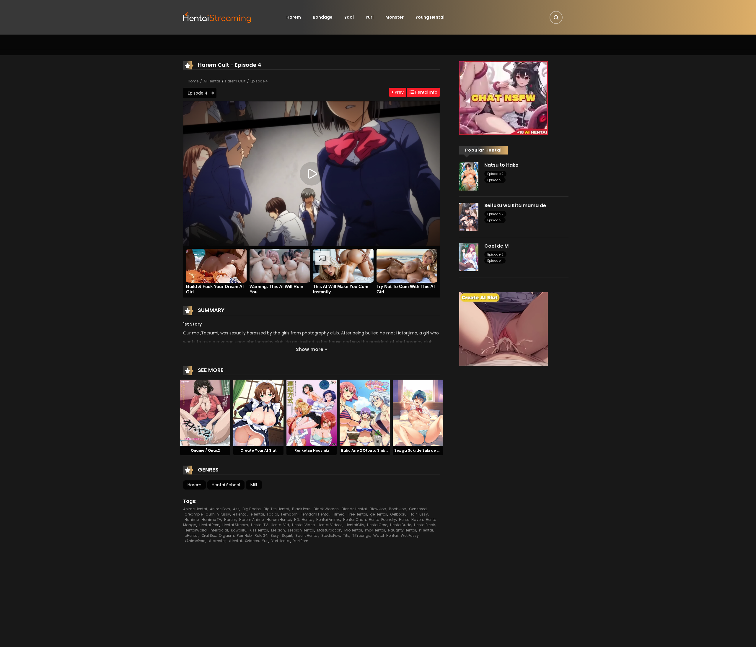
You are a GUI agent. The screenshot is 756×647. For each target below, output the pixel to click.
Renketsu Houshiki (311, 450)
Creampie (194, 514)
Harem (293, 17)
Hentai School (226, 485)
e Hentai (240, 514)
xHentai (235, 540)
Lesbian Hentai (301, 530)
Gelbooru (398, 514)
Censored (418, 508)
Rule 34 (261, 535)
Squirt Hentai (306, 535)
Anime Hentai (195, 508)
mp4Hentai (375, 530)
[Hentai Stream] (217, 17)
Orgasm (226, 535)
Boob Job (397, 508)
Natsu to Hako (501, 165)
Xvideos (252, 540)
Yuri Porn (300, 540)
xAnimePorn (195, 540)
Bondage (323, 17)
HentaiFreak (424, 524)
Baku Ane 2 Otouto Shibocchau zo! (373, 450)
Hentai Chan (354, 519)
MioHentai (353, 530)
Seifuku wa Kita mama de (515, 205)
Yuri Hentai (280, 540)
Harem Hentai (279, 519)
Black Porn (301, 508)
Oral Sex (208, 535)
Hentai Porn (209, 524)
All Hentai (211, 81)
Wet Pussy (410, 535)
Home (193, 81)
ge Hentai (378, 514)
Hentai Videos (330, 524)
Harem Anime (251, 519)
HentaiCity (355, 524)
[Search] (556, 17)
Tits (346, 535)
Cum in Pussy (218, 514)
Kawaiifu (239, 530)
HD (296, 519)
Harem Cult (235, 81)
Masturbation (329, 530)
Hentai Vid (280, 524)
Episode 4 (259, 81)
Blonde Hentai (354, 508)
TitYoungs (361, 535)
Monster (394, 17)
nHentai (426, 530)
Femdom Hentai (315, 514)
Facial (272, 514)
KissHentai (259, 530)
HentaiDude (400, 524)
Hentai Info (425, 92)
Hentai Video (303, 524)
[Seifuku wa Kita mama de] (468, 217)
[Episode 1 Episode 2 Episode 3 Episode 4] (199, 93)
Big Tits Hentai (276, 508)
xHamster (217, 540)
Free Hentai (357, 514)
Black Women (326, 508)
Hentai (307, 519)
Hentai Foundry (382, 519)
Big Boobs (251, 508)
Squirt (287, 535)
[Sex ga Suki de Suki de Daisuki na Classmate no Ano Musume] (418, 412)
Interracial (219, 530)
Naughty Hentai (402, 530)
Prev (399, 92)
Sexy (275, 535)
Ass (236, 508)
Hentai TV (259, 524)
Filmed (339, 514)
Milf (254, 485)
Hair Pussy (419, 514)
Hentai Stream (235, 524)
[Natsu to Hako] (468, 176)
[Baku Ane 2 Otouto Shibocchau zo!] (365, 412)
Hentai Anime (328, 519)
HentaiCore (377, 524)
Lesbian (278, 530)
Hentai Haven (411, 519)
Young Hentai (430, 17)
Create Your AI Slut (258, 450)
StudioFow (330, 535)
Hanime (192, 519)
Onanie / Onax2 (205, 450)
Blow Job (378, 508)
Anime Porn (220, 508)
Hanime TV (211, 519)
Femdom (289, 514)
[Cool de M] (468, 257)
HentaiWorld (196, 530)
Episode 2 (495, 173)
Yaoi (349, 17)
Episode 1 (495, 180)
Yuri (370, 17)
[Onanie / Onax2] (205, 412)
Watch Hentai (385, 535)
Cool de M (496, 246)
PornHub (244, 535)
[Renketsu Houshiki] (311, 412)
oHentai (191, 535)
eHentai (257, 514)
